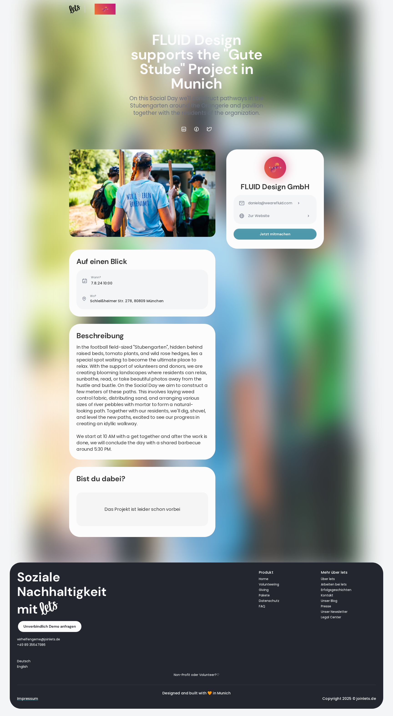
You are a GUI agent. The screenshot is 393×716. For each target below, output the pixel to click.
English (22, 666)
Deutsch (23, 661)
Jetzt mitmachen (275, 234)
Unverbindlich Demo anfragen (49, 626)
